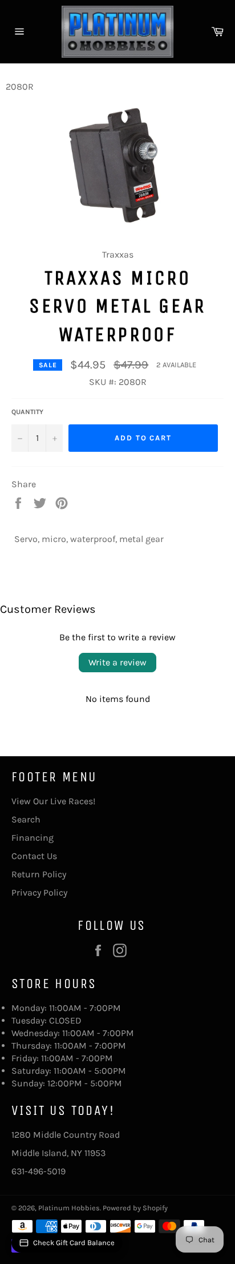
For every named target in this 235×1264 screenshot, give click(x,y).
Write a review (117, 662)
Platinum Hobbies (69, 1207)
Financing (32, 837)
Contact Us (34, 855)
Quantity (27, 412)
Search (25, 819)
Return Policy (38, 874)
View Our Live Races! (53, 801)
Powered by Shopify (135, 1207)
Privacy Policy (39, 892)
